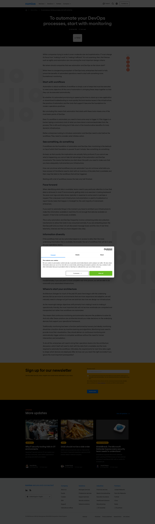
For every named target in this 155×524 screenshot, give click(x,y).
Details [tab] (77, 255)
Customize (76, 273)
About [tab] (102, 255)
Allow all (100, 273)
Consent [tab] (53, 255)
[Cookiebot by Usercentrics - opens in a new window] (105, 249)
